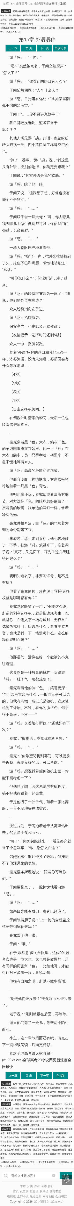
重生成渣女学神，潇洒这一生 (46, 1153)
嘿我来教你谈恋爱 (21, 11)
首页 (6, 3)
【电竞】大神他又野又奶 (40, 1141)
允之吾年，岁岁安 (41, 1149)
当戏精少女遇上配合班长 (20, 1153)
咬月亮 (50, 1108)
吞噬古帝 (62, 1091)
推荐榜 (34, 1191)
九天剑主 (13, 1087)
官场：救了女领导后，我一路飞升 (28, 1083)
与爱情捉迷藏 (58, 1116)
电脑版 (11, 1196)
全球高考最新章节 (46, 1162)
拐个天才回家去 (54, 1120)
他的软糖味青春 (59, 1149)
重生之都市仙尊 (22, 1091)
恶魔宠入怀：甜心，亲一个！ (31, 1120)
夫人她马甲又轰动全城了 (50, 1087)
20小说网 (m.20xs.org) (49, 1201)
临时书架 (55, 1191)
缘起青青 (59, 1108)
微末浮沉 (31, 1112)
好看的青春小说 (13, 32)
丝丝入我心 (61, 1137)
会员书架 (61, 1196)
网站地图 (48, 1196)
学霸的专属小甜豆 (50, 1145)
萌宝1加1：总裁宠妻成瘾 (46, 19)
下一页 (44, 48)
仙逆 (11, 1091)
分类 (30, 1186)
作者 (37, 1186)
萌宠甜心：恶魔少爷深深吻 (21, 19)
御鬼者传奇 (61, 1083)
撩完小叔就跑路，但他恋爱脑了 (19, 1137)
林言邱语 (46, 1116)
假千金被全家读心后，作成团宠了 (46, 11)
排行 (51, 1186)
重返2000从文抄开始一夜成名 (36, 1104)
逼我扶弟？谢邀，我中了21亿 (18, 1149)
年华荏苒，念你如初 (16, 1112)
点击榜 (24, 1191)
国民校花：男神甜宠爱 (47, 1112)
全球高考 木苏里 (8, 27)
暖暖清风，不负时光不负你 (54, 15)
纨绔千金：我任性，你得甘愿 (26, 1124)
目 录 (28, 1075)
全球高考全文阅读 (45, 3)
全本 (44, 1186)
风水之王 (50, 1083)
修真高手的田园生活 (28, 1087)
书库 (23, 1186)
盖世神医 (35, 1100)
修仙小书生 (36, 1091)
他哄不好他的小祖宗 (44, 1137)
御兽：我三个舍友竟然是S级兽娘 (30, 1108)
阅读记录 (60, 48)
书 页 (28, 48)
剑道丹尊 (29, 1095)
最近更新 (35, 1196)
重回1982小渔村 (16, 1095)
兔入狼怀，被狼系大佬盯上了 (26, 1145)
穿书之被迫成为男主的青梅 (21, 23)
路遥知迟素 (34, 1116)
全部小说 (23, 1196)
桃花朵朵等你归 (20, 1116)
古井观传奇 (40, 1095)
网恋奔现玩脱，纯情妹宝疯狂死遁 (22, 1133)
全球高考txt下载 (47, 27)
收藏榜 (44, 1191)
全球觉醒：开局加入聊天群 (17, 1100)
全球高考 (21, 3)
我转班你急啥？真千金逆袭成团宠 (24, 15)
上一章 (13, 48)
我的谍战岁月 (50, 1091)
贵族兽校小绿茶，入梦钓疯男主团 (28, 1129)
